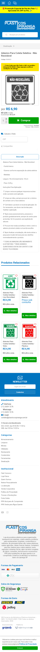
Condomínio (5, 455)
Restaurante (5, 452)
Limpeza (4, 443)
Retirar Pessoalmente (9, 483)
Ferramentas (5, 458)
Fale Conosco (6, 473)
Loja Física (5, 476)
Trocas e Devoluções (9, 495)
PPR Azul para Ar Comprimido (12, 501)
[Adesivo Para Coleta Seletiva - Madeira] (29, 296)
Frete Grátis (5, 498)
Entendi (20, 648)
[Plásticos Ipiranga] (20, 25)
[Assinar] (20, 392)
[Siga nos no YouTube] (2, 513)
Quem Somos (6, 479)
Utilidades (4, 449)
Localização (5, 486)
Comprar (25, 120)
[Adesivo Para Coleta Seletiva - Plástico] (29, 342)
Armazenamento (7, 439)
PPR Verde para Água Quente (11, 505)
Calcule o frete (10, 134)
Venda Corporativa (8, 489)
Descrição (20, 157)
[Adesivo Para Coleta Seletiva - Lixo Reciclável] (10, 294)
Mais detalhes (11, 311)
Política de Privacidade (9, 492)
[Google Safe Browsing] (22, 589)
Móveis (3, 446)
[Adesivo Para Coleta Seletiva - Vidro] (10, 342)
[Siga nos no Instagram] (7, 513)
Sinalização (7, 46)
